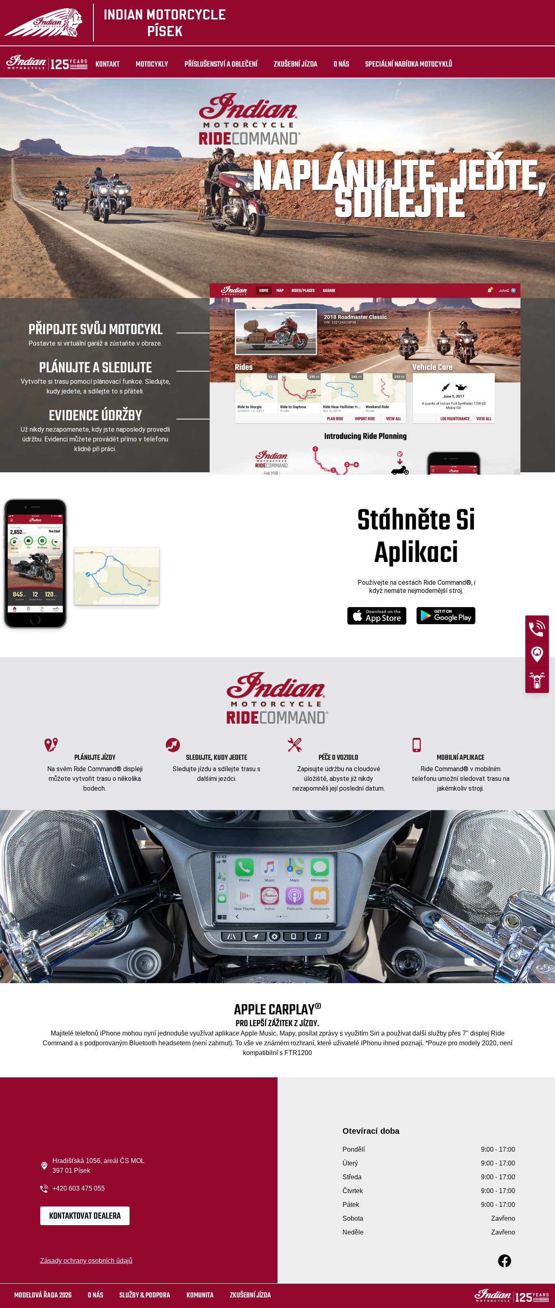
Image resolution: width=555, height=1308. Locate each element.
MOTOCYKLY (152, 64)
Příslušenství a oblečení (221, 64)
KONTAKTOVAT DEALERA (85, 1216)
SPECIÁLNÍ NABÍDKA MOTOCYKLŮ (408, 64)
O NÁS (341, 64)
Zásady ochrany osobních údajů (86, 1260)
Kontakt (107, 64)
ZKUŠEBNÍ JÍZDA (295, 64)
